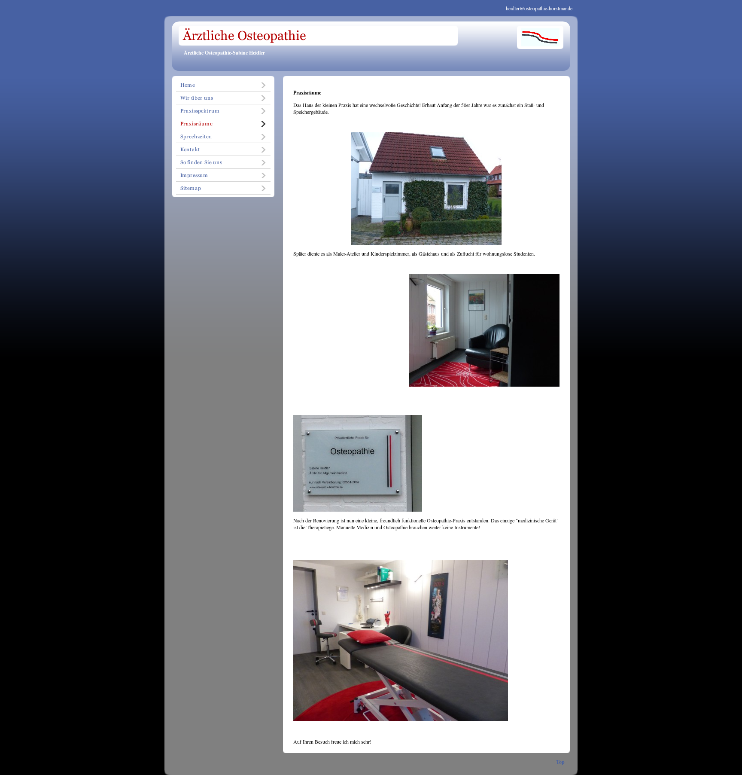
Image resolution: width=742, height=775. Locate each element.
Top (560, 762)
